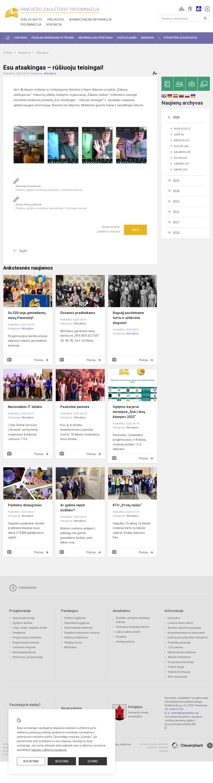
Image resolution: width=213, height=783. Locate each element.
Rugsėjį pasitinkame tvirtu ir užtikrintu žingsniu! (128, 318)
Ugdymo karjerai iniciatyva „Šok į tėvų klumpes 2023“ (129, 412)
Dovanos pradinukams (77, 313)
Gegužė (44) (181, 146)
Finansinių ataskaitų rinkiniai (132, 626)
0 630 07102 (176, 709)
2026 (176, 117)
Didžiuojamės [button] (127, 37)
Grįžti (23, 251)
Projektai (121, 636)
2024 (176, 191)
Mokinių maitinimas (76, 637)
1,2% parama (175, 647)
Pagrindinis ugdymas (76, 622)
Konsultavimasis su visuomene (186, 632)
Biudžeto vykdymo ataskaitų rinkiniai (133, 620)
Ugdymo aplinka (22, 622)
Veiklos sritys (31, 19)
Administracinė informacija (90, 19)
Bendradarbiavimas (24, 652)
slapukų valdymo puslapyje (49, 750)
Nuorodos (174, 617)
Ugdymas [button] (20, 37)
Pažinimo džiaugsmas (25, 505)
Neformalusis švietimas (78, 627)
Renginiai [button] (147, 37)
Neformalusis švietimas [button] (95, 37)
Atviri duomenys (177, 676)
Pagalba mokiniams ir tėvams (81, 632)
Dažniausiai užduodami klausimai (188, 637)
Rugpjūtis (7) (182, 128)
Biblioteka (70, 647)
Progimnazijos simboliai (26, 637)
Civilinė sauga (176, 666)
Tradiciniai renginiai (24, 647)
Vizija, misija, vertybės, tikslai (29, 627)
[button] (181, 8)
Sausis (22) (180, 169)
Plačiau (39, 360)
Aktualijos (42, 52)
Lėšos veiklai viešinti (128, 631)
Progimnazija (30, 24)
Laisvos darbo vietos (180, 622)
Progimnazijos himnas (25, 642)
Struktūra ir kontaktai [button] (180, 37)
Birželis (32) (181, 140)
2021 (176, 222)
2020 (176, 232)
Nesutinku (62, 761)
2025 (176, 180)
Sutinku (93, 761)
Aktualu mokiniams (179, 657)
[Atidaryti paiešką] (205, 18)
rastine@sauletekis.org (184, 712)
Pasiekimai (18, 632)
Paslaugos (55, 19)
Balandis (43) (182, 152)
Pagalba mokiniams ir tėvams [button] (52, 37)
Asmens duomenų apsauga (184, 627)
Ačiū (135, 230)
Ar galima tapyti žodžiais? (72, 507)
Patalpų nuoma (73, 642)
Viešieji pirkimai (125, 641)
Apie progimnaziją (23, 617)
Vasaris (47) (181, 163)
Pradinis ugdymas (75, 617)
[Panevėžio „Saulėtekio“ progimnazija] (11, 13)
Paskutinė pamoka (74, 407)
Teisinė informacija (179, 671)
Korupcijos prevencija (181, 662)
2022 (176, 212)
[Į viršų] (210, 745)
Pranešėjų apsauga (179, 642)
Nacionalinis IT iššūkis (25, 407)
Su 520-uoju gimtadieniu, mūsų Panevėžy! (27, 315)
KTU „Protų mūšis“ (127, 505)
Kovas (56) (180, 157)
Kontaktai (54, 24)
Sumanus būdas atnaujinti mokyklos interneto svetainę (154, 747)
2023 (176, 201)
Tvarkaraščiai (26, 587)
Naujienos (24, 52)
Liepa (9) (179, 134)
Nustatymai (31, 761)
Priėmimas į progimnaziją (27, 657)
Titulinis (8, 52)
